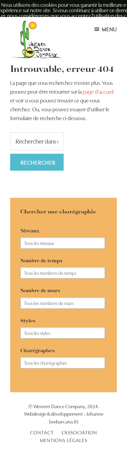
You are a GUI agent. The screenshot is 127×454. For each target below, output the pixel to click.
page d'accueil (98, 91)
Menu (109, 29)
